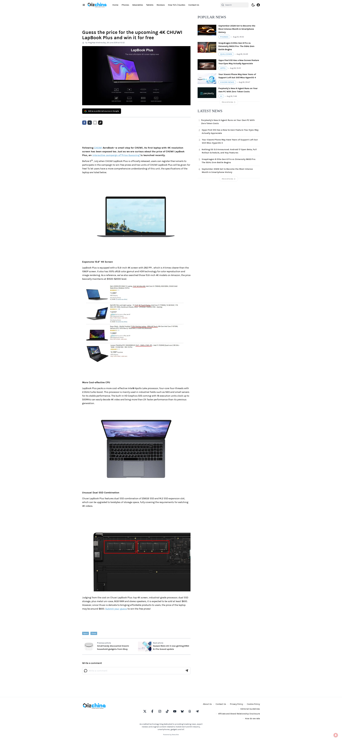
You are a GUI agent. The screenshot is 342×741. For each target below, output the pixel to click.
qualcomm (226, 54)
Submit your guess (116, 608)
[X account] (144, 711)
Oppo (223, 68)
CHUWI (98, 147)
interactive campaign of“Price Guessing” (116, 155)
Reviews (161, 5)
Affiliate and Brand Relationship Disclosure (239, 713)
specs (85, 633)
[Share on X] (90, 122)
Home (115, 5)
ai (221, 96)
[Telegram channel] (197, 711)
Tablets (149, 5)
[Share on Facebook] (84, 122)
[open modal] (258, 5)
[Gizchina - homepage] (97, 5)
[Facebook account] (152, 711)
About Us (207, 704)
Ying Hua (91, 42)
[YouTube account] (174, 711)
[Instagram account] (159, 711)
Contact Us (193, 5)
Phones (125, 5)
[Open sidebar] (83, 5)
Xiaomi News (227, 82)
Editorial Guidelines (250, 709)
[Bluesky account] (182, 711)
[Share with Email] (95, 122)
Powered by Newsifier (171, 735)
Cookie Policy (253, 704)
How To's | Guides (176, 5)
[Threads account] (189, 711)
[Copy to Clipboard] (100, 122)
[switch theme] (253, 5)
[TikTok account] (167, 711)
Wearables (137, 5)
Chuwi (94, 633)
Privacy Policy (236, 704)
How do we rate (252, 718)
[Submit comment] (187, 670)
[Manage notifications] (336, 735)
